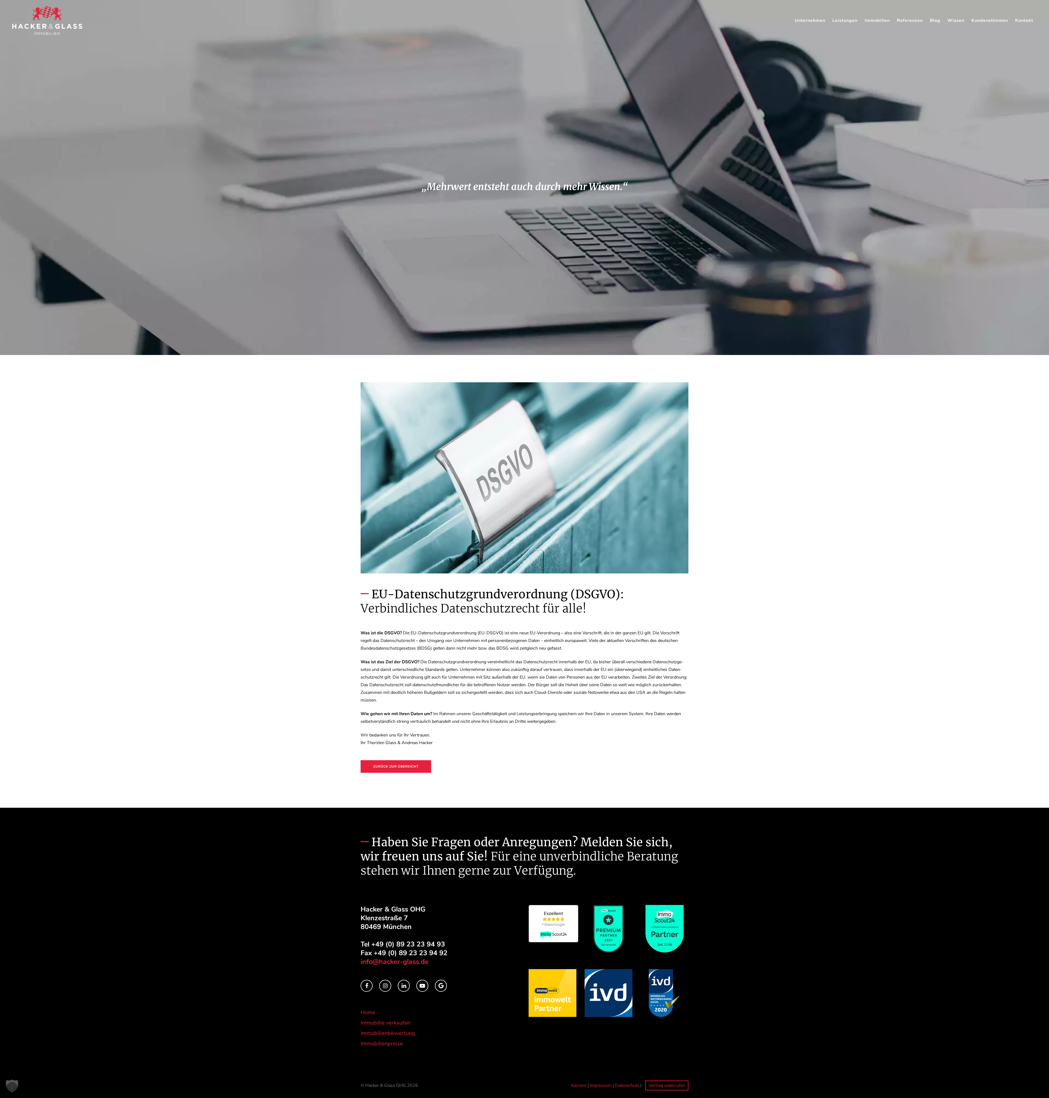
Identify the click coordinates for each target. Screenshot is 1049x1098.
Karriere (579, 1085)
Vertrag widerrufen (667, 1085)
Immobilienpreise (382, 1043)
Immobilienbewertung (388, 1033)
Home (368, 1012)
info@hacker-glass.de (394, 961)
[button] (12, 1086)
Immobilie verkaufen (385, 1022)
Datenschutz (627, 1085)
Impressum (601, 1085)
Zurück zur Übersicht (396, 766)
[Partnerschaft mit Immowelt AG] (552, 992)
